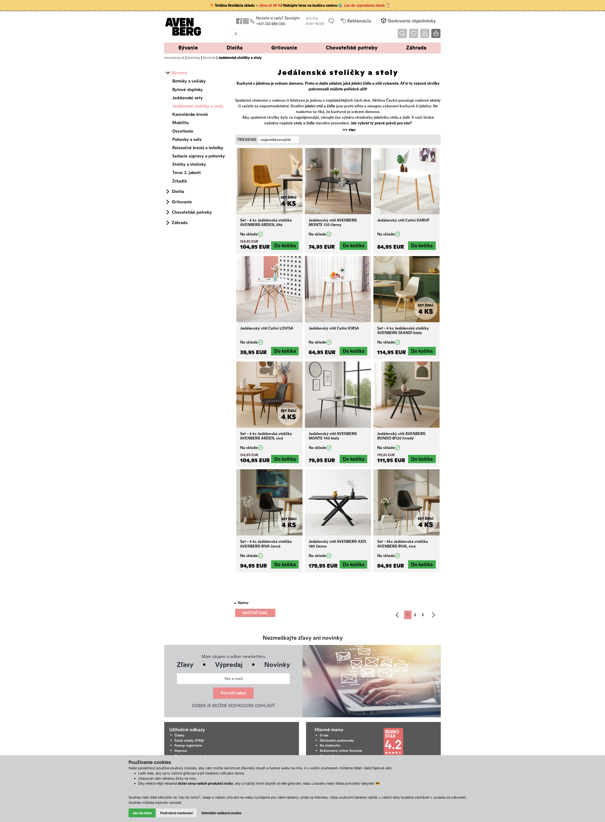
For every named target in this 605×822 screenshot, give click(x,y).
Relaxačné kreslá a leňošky (197, 147)
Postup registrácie (188, 745)
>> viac (346, 129)
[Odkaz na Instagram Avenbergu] (245, 21)
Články (179, 735)
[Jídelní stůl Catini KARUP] (406, 181)
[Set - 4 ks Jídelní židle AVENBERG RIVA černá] (269, 502)
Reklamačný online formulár (341, 750)
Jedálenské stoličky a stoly (197, 106)
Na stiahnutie (330, 745)
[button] (408, 20)
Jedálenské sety (187, 97)
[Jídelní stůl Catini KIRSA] (338, 289)
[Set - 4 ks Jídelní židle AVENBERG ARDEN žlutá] (269, 181)
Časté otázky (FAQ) (189, 740)
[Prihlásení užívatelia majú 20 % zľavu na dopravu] (424, 33)
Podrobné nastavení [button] (176, 813)
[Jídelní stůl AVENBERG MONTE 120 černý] (338, 181)
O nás (324, 735)
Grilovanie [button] (284, 47)
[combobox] (279, 139)
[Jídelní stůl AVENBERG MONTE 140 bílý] (338, 394)
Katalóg (193, 57)
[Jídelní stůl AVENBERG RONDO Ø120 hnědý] (406, 394)
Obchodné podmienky (337, 740)
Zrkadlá (179, 181)
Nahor (243, 602)
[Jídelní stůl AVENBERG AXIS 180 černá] (338, 502)
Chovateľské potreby (192, 212)
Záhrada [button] (416, 47)
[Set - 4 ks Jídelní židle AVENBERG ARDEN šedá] (269, 394)
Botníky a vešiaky (189, 81)
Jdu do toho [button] (142, 813)
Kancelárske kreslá (190, 114)
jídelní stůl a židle (320, 106)
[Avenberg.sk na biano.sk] (393, 742)
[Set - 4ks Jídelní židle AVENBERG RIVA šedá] (406, 502)
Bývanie (209, 57)
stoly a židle (304, 123)
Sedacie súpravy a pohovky (198, 156)
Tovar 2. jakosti (186, 172)
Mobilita (180, 122)
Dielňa (178, 191)
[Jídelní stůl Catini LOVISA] (269, 289)
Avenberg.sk (174, 57)
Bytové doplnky (187, 89)
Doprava (180, 750)
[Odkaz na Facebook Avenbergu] (238, 21)
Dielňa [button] (235, 47)
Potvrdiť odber (233, 693)
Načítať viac (255, 612)
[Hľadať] (402, 33)
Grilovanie (182, 201)
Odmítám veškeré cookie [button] (221, 813)
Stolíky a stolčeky (189, 164)
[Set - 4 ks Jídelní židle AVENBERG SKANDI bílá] (406, 289)
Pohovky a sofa (186, 139)
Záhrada (179, 222)
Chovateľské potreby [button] (352, 47)
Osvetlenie (182, 131)
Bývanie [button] (188, 47)
